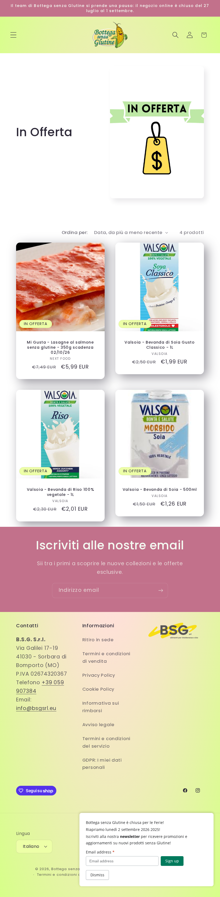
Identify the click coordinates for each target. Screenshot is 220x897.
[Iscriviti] (160, 590)
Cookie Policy (98, 689)
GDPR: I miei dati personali (102, 764)
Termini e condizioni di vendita (106, 657)
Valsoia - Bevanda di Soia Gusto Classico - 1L (159, 345)
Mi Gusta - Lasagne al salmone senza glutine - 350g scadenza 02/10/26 (60, 347)
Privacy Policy (98, 675)
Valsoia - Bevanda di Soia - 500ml (160, 489)
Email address (100, 852)
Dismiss (97, 874)
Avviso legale (98, 724)
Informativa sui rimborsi (100, 707)
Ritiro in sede (98, 639)
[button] (13, 35)
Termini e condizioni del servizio (106, 742)
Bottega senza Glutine (73, 868)
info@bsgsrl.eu (36, 708)
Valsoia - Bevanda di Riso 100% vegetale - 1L (60, 492)
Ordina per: (75, 232)
